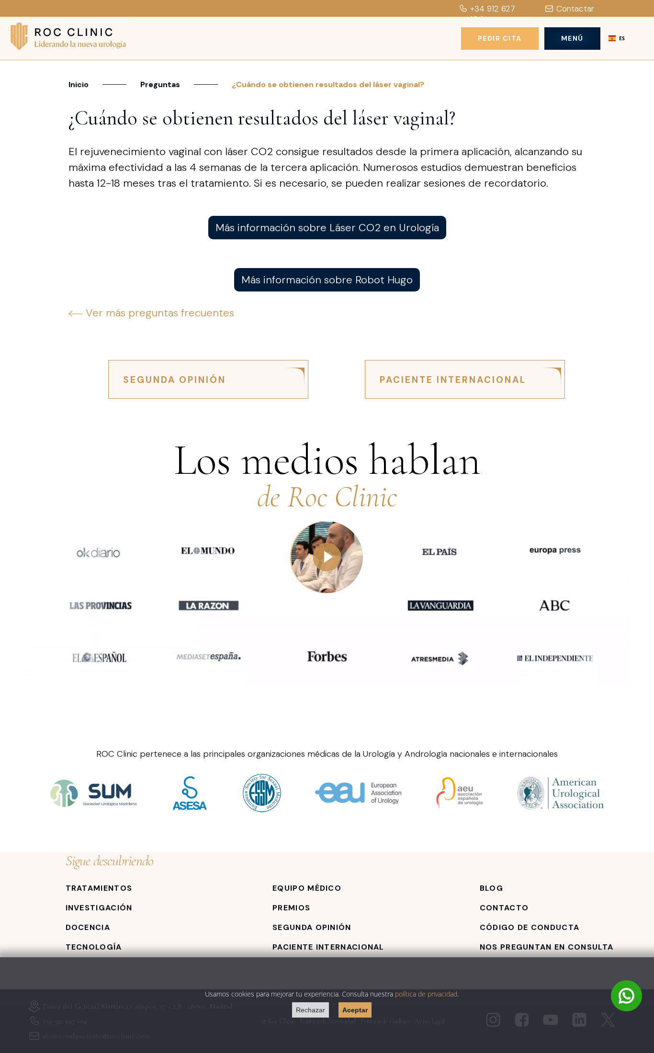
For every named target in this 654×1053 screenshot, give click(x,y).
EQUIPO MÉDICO (306, 888)
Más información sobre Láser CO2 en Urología (327, 228)
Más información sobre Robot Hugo (327, 280)
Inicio (78, 84)
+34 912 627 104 (492, 13)
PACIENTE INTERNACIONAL (453, 380)
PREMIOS (291, 908)
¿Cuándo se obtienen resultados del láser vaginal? (328, 84)
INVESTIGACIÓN (99, 908)
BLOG (491, 888)
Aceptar (355, 1010)
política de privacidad (426, 993)
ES (622, 38)
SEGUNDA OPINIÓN (174, 380)
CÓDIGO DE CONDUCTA (529, 927)
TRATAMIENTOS (99, 888)
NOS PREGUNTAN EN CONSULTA (547, 947)
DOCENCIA (88, 927)
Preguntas (160, 84)
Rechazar (310, 1010)
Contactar (575, 8)
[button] (616, 38)
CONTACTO (504, 908)
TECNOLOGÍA (94, 947)
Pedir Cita (500, 38)
